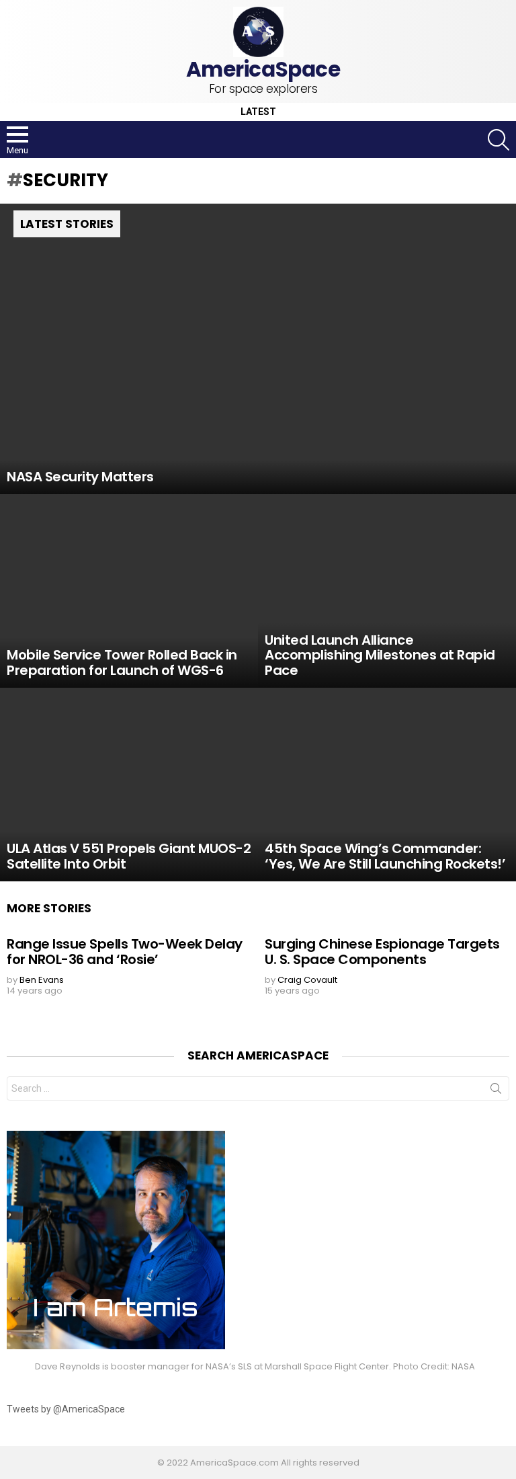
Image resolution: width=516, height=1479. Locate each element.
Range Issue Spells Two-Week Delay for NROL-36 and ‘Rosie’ (125, 951)
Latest (258, 112)
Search (495, 1091)
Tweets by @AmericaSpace (66, 1409)
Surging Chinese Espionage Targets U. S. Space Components (382, 951)
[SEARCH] (498, 140)
